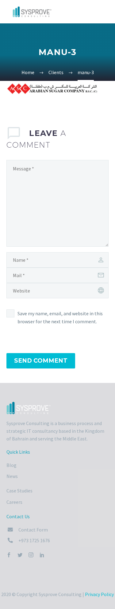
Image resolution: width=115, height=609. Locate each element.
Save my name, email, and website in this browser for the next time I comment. (60, 317)
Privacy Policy (99, 594)
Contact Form (33, 530)
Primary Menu (103, 12)
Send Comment (40, 360)
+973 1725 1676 (34, 540)
